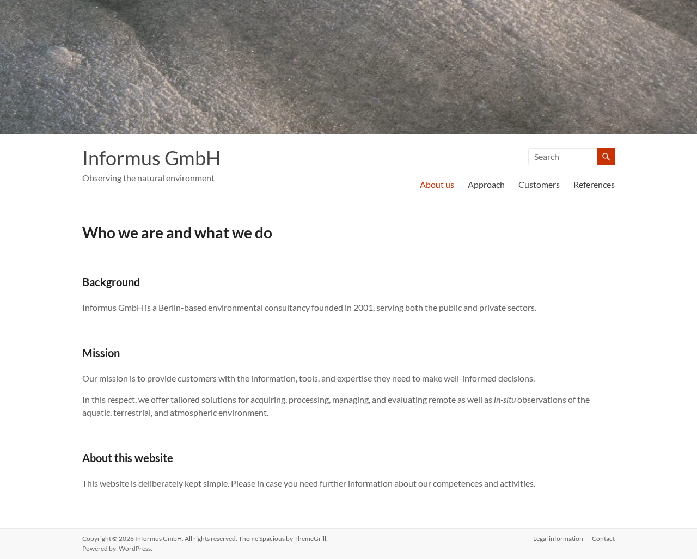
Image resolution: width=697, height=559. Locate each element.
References (594, 184)
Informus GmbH (151, 158)
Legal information (558, 539)
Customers (539, 184)
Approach (486, 184)
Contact (603, 539)
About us (437, 184)
